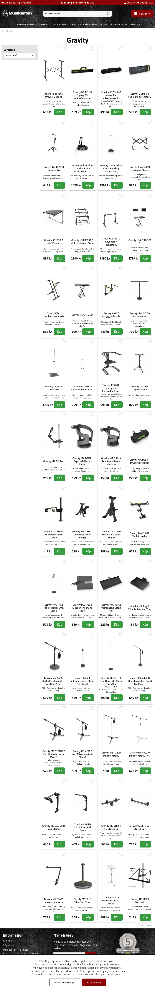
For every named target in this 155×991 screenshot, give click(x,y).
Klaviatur (44, 24)
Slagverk (74, 24)
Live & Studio (59, 24)
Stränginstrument (25, 24)
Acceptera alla (94, 982)
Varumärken (131, 24)
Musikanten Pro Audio (15, 949)
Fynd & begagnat (112, 24)
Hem (4, 31)
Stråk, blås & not (91, 24)
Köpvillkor (26, 2)
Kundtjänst (10, 2)
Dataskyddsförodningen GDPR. (20, 954)
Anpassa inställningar (64, 982)
